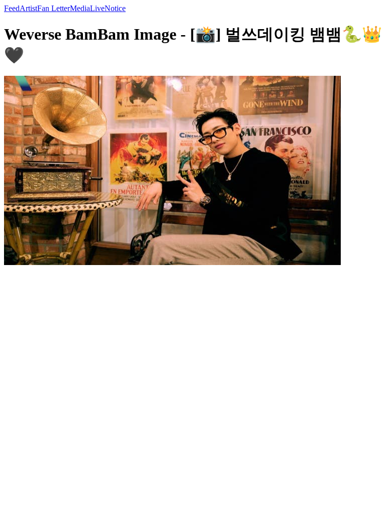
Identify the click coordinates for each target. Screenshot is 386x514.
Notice (115, 8)
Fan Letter (53, 8)
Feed (12, 8)
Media (80, 8)
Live (97, 8)
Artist (28, 8)
